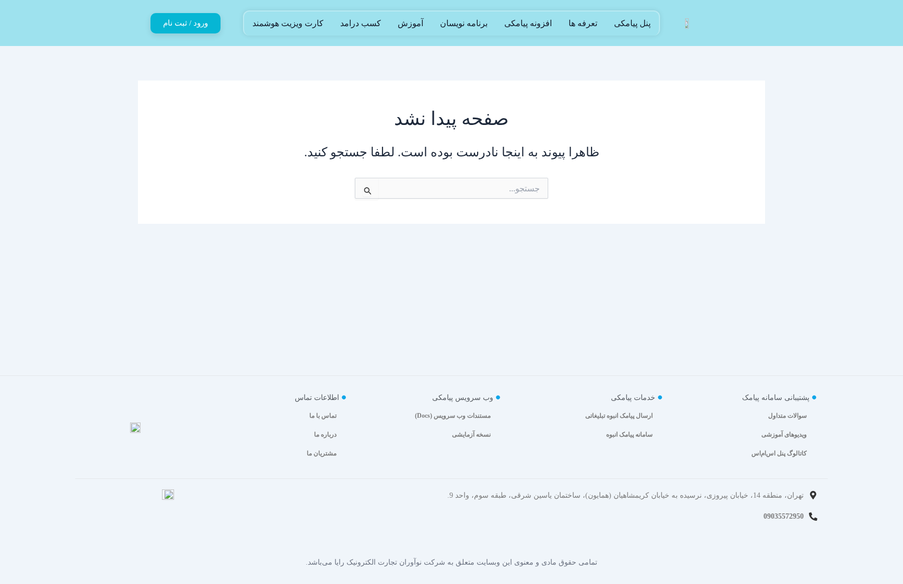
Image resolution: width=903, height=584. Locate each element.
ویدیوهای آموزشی (784, 434)
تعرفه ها (583, 23)
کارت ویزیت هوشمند (287, 23)
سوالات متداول (787, 415)
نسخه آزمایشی (471, 434)
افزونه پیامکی (528, 23)
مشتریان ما (322, 453)
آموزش (410, 23)
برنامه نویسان (464, 23)
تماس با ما (323, 415)
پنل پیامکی (632, 23)
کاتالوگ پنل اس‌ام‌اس (779, 453)
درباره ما (325, 434)
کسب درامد (360, 23)
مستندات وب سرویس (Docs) (453, 415)
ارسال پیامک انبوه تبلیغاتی (619, 415)
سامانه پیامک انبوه (629, 434)
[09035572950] (813, 516)
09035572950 (783, 516)
